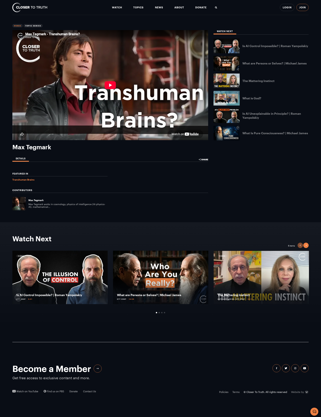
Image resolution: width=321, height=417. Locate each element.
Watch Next (225, 31)
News (159, 7)
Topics (138, 7)
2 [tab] (159, 312)
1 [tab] (156, 312)
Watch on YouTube (27, 391)
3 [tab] (162, 312)
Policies (223, 391)
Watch (117, 7)
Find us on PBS (55, 391)
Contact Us (89, 391)
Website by (297, 392)
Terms (236, 391)
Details (21, 158)
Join (302, 7)
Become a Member (51, 368)
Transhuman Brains (23, 179)
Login (287, 7)
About (179, 7)
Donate (201, 7)
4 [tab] (164, 312)
